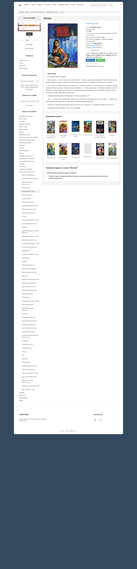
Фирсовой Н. (98, 43)
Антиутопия (26, 188)
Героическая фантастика (30, 205)
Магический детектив (29, 272)
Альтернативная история (30, 178)
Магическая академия (29, 269)
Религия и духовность (26, 156)
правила (44, 419)
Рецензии (22, 65)
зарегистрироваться (56, 178)
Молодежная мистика (29, 283)
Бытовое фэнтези (28, 202)
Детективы (22, 119)
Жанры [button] (40, 4)
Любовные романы (25, 143)
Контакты (80, 4)
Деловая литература (65, 9)
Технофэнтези (26, 348)
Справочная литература (27, 158)
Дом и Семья (23, 127)
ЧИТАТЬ (101, 60)
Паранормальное (27, 294)
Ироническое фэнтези (29, 240)
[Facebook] (37, 40)
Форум (73, 4)
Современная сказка (28, 332)
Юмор (21, 400)
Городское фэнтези (28, 213)
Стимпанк (25, 341)
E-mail (100, 420)
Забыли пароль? (29, 48)
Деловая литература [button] (44, 9)
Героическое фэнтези (29, 209)
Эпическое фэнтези (28, 369)
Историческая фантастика (30, 243)
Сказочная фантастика (29, 321)
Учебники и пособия (25, 169)
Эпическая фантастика (29, 366)
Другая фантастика (28, 389)
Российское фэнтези (29, 317)
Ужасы (24, 351)
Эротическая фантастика (30, 373)
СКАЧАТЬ (91, 60)
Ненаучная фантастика (29, 290)
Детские (22, 121)
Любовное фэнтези (28, 265)
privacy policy (22, 421)
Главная (26, 4)
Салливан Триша (95, 27)
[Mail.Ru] (23, 40)
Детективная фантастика (30, 220)
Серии (54, 4)
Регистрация (29, 44)
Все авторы (29, 89)
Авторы (47, 4)
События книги (95, 50)
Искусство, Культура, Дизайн (28, 137)
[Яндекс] (30, 40)
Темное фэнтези (27, 344)
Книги (33, 4)
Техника (21, 164)
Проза (21, 153)
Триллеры (22, 166)
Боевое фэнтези (27, 195)
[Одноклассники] (27, 40)
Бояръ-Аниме (26, 198)
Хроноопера (26, 362)
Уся (23, 355)
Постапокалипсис (27, 304)
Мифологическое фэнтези (30, 279)
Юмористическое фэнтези (30, 386)
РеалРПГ (25, 314)
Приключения (23, 150)
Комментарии (23, 60)
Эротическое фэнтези (29, 377)
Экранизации (23, 68)
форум (26, 419)
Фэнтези (25, 359)
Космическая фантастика (30, 254)
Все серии (29, 105)
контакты (31, 419)
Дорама (24, 227)
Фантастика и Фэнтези (38, 12)
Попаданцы (25, 297)
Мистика (24, 276)
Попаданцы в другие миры (30, 301)
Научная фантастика (28, 286)
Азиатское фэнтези (28, 175)
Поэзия (21, 148)
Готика (24, 216)
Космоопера (26, 258)
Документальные (24, 124)
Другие (21, 132)
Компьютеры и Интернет (27, 140)
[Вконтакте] (20, 40)
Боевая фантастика (52, 12)
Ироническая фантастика (30, 236)
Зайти (29, 34)
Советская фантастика (29, 328)
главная (21, 419)
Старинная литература (26, 161)
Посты (21, 63)
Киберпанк (25, 251)
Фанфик (21, 392)
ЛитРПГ (24, 261)
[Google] (34, 40)
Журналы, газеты (24, 135)
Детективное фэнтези (29, 223)
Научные (22, 145)
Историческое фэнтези (29, 247)
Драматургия (23, 129)
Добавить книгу (64, 4)
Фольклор (22, 395)
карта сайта (38, 419)
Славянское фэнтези (29, 324)
